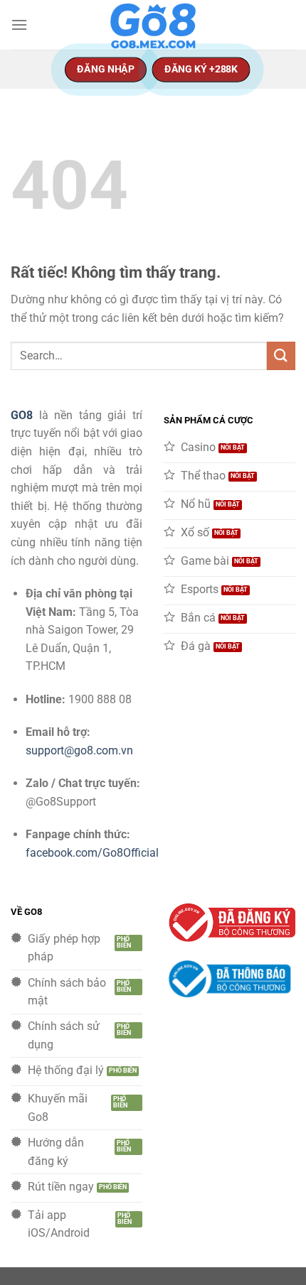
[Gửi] (281, 355)
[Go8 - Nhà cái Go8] (153, 25)
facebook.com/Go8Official (92, 853)
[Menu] (19, 24)
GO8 (22, 415)
